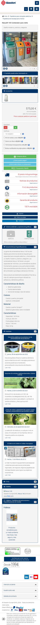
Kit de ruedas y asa (14, 138)
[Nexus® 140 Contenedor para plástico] (34, 80)
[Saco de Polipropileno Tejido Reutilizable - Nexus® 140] (6, 98)
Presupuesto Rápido (22, 168)
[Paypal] (18, 607)
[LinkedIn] (26, 577)
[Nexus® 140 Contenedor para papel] (27, 80)
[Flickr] (31, 577)
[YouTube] (36, 577)
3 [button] (34, 69)
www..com (8, 496)
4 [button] (36, 69)
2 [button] (32, 69)
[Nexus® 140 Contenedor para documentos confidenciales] (6, 80)
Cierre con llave (13, 141)
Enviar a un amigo (21, 217)
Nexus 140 (21, 493)
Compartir (21, 221)
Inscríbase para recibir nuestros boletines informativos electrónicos (20, 559)
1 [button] (30, 69)
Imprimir (21, 213)
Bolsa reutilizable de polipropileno (18, 148)
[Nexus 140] (8, 491)
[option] (20, 49)
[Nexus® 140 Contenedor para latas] (20, 80)
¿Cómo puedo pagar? (20, 160)
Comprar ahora (21, 156)
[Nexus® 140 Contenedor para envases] (13, 80)
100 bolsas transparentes (16, 145)
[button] (36, 9)
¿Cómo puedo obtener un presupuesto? (20, 164)
